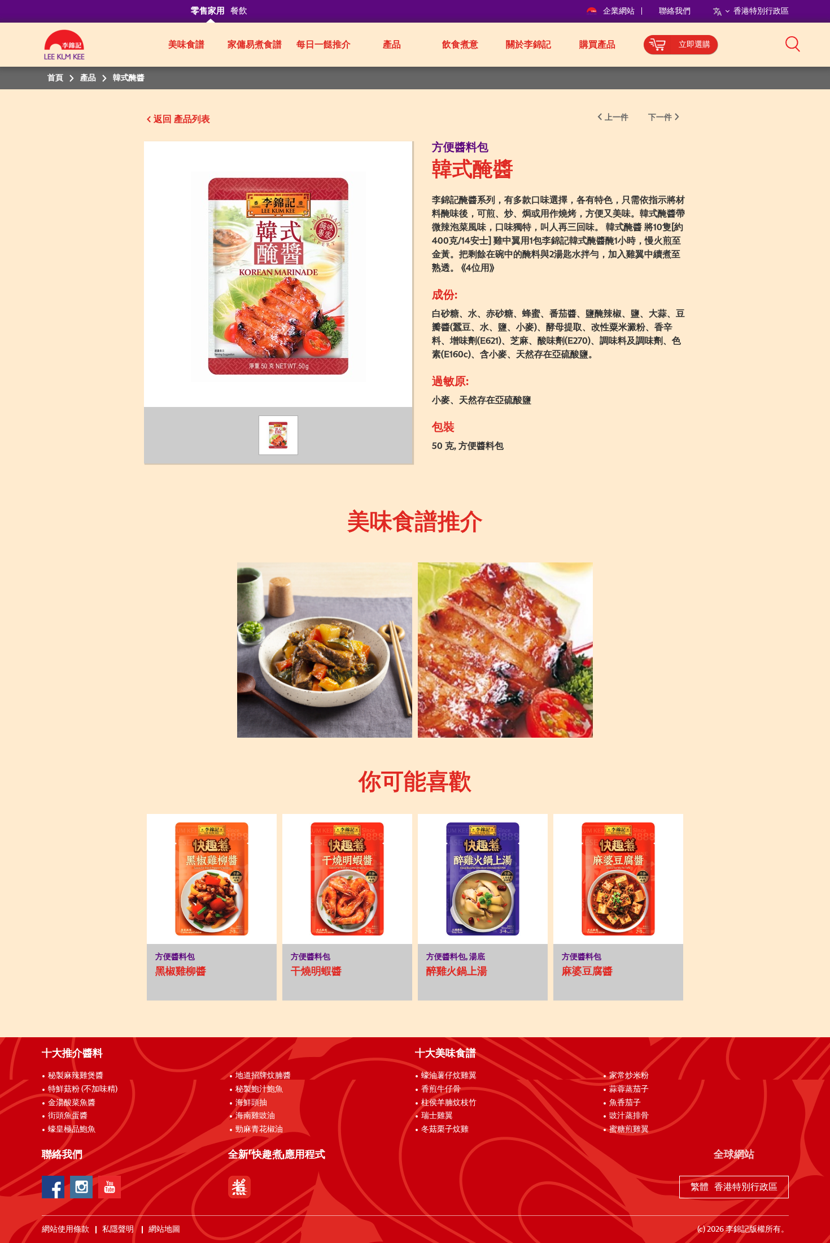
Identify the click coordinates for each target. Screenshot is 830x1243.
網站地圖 (165, 1229)
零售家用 (208, 11)
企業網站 (619, 11)
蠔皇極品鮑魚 (71, 1129)
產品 (392, 44)
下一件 (660, 118)
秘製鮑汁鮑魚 (259, 1089)
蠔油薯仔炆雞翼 (449, 1076)
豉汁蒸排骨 (629, 1116)
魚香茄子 (625, 1103)
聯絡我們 (675, 11)
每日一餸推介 (323, 44)
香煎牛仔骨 (441, 1089)
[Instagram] (81, 1187)
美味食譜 (186, 44)
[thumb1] (324, 650)
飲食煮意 (460, 44)
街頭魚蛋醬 (68, 1116)
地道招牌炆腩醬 (263, 1076)
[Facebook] (53, 1187)
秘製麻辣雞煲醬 (75, 1076)
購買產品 (597, 44)
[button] (792, 43)
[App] (239, 1187)
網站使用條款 (65, 1229)
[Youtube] (109, 1187)
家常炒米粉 (629, 1076)
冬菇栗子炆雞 (445, 1129)
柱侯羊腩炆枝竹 (449, 1103)
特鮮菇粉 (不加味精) (82, 1089)
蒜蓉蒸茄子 (629, 1089)
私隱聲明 (119, 1229)
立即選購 (694, 45)
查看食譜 (315, 592)
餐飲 (238, 11)
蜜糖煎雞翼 (629, 1129)
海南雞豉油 (255, 1116)
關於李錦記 (528, 44)
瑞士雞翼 (437, 1116)
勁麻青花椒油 (259, 1129)
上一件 (616, 118)
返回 (163, 119)
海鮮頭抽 (251, 1103)
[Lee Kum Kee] (64, 51)
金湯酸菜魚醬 (71, 1103)
